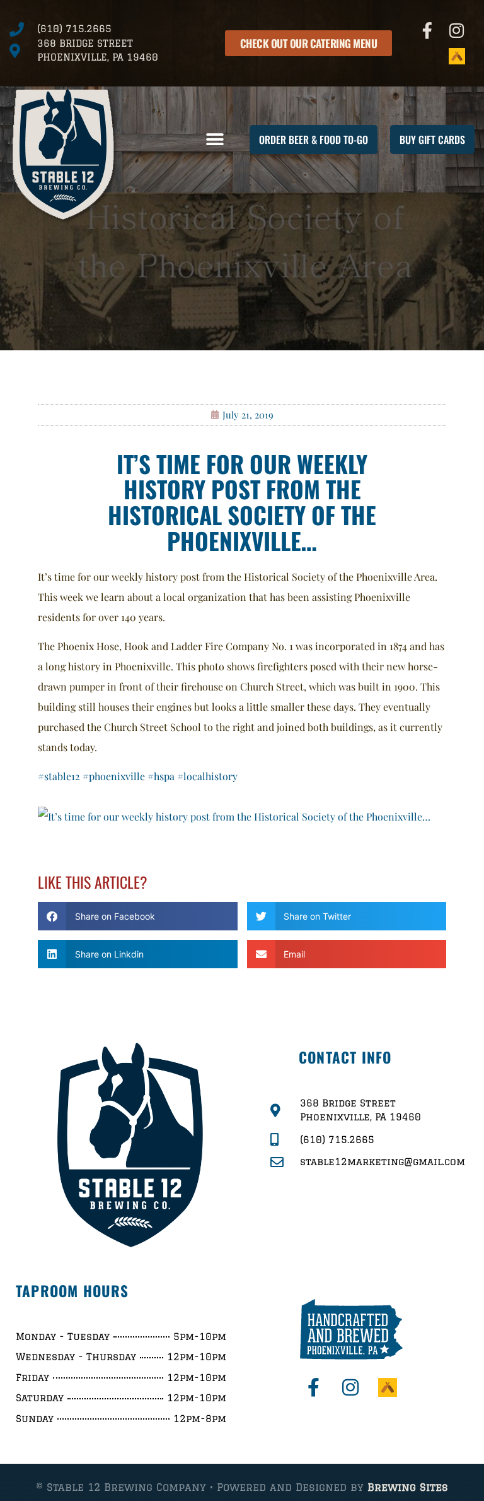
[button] (215, 140)
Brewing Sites (407, 1487)
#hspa (161, 776)
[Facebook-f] (427, 30)
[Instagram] (457, 30)
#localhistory (207, 776)
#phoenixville (114, 776)
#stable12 (59, 776)
